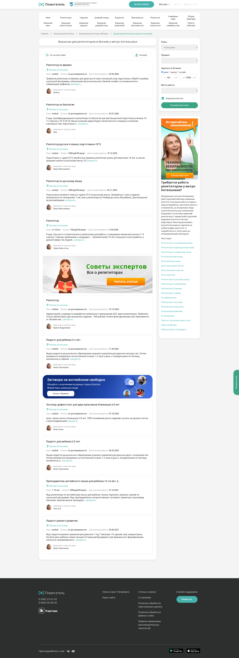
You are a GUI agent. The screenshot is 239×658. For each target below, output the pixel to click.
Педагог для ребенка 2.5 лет (63, 441)
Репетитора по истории (172, 302)
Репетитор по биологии (60, 104)
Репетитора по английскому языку (177, 243)
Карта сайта (108, 597)
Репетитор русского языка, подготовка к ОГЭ (73, 144)
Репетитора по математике (173, 284)
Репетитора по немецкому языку (176, 252)
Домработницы (102, 18)
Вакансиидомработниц (101, 24)
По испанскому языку (170, 261)
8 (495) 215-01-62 (48, 599)
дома (166, 72)
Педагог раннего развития (62, 520)
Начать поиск (141, 4)
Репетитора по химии (171, 293)
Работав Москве (191, 24)
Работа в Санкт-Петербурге (173, 329)
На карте (143, 55)
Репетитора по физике (171, 288)
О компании (144, 597)
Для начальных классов (172, 270)
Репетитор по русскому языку (64, 181)
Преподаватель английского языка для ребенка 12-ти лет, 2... (83, 481)
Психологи (155, 18)
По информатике (168, 298)
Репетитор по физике (59, 65)
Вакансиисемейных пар (173, 24)
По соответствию (58, 55)
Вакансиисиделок (83, 24)
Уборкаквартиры (191, 17)
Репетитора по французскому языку (177, 247)
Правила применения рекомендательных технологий (149, 625)
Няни (48, 18)
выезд (173, 72)
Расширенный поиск (179, 105)
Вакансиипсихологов (155, 24)
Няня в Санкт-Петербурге (115, 592)
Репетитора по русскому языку (175, 279)
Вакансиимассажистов (137, 24)
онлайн (182, 72)
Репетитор (52, 220)
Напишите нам (236, 382)
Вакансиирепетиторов (66, 24)
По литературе (167, 316)
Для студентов (168, 275)
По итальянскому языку (172, 257)
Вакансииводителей (119, 24)
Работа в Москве (169, 325)
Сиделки (84, 18)
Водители (119, 18)
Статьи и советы (147, 592)
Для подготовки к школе (172, 266)
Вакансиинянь (48, 24)
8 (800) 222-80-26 (48, 602)
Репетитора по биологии (172, 307)
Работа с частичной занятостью (176, 320)
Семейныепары (173, 17)
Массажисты (137, 18)
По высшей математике (172, 311)
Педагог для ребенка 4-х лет (63, 339)
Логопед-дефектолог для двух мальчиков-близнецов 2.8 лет (83, 404)
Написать (187, 599)
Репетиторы (66, 18)
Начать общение (61, 394)
